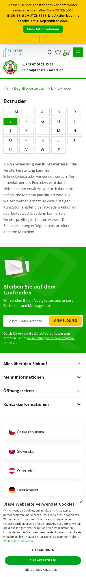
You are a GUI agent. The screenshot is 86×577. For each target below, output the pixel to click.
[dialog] (43, 537)
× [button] (81, 502)
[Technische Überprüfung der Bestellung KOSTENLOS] (10, 67)
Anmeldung (65, 320)
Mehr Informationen (43, 29)
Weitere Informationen (18, 541)
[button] (78, 52)
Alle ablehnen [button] (43, 550)
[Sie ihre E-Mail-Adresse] (43, 321)
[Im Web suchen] (50, 52)
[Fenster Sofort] (13, 52)
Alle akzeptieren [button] (43, 560)
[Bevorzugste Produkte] (58, 52)
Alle (18, 111)
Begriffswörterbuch (30, 88)
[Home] (6, 88)
